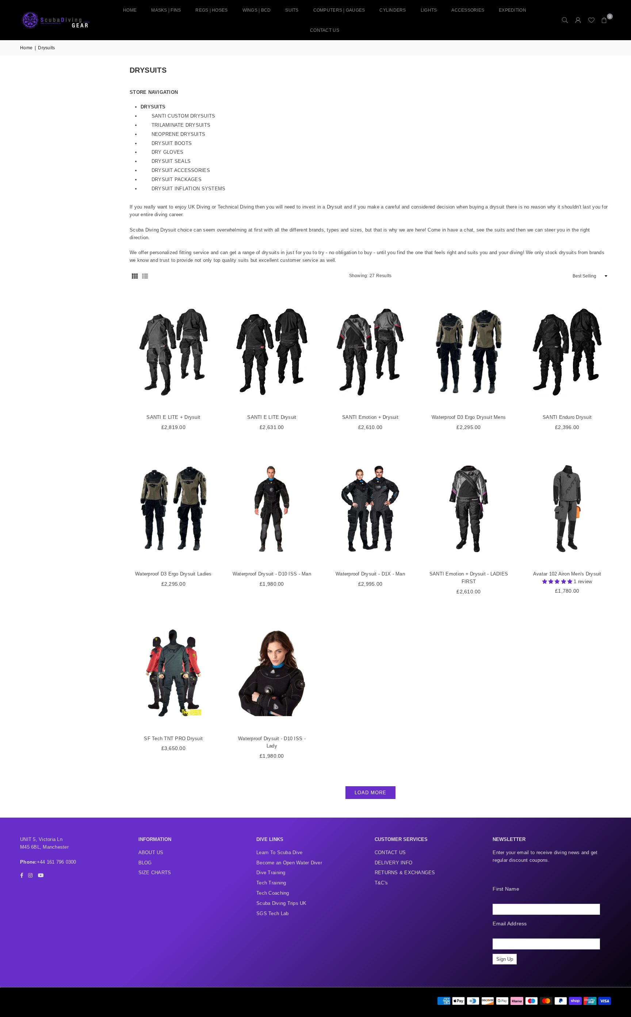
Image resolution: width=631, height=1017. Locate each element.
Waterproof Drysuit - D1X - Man (370, 574)
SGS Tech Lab (272, 913)
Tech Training (271, 883)
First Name (506, 889)
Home (130, 10)
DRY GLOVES (168, 152)
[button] (604, 20)
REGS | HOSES (211, 10)
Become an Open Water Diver (289, 862)
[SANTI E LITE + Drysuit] (173, 351)
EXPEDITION (512, 10)
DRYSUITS (153, 107)
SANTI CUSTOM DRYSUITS (183, 116)
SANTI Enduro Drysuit (567, 417)
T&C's (381, 883)
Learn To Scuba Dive (279, 852)
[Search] (564, 20)
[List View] (145, 276)
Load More (370, 792)
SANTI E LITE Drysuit (271, 417)
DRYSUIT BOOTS (172, 143)
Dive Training (270, 872)
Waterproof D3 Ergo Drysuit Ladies (173, 574)
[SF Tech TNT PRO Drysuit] (173, 673)
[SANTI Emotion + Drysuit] (370, 351)
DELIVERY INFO (393, 862)
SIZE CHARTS (154, 872)
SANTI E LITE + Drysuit (173, 417)
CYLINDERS (392, 10)
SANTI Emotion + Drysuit (370, 417)
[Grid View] (135, 276)
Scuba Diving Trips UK (281, 903)
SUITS (291, 10)
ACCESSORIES (467, 10)
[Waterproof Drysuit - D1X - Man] (370, 508)
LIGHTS (429, 10)
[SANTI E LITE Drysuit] (272, 351)
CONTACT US (324, 30)
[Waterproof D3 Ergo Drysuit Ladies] (173, 508)
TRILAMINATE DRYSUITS (181, 125)
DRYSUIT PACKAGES (177, 179)
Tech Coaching (272, 893)
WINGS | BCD (256, 10)
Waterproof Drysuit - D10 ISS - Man (272, 574)
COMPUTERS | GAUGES (339, 10)
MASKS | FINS (166, 10)
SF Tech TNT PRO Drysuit (173, 738)
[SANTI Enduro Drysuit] (567, 351)
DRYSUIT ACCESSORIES (181, 170)
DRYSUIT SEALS (171, 161)
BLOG (145, 862)
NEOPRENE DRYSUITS (178, 134)
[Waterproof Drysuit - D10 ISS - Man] (272, 508)
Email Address (510, 923)
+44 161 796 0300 (56, 862)
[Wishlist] (591, 20)
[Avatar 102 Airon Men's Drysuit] (567, 508)
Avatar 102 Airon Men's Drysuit (567, 574)
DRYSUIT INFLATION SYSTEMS (189, 188)
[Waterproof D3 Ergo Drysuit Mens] (468, 351)
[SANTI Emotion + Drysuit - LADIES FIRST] (468, 508)
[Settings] (578, 20)
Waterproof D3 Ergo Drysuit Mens (469, 417)
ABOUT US (151, 852)
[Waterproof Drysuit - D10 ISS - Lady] (272, 673)
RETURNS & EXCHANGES (405, 872)
